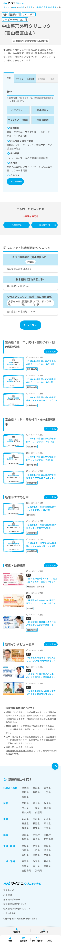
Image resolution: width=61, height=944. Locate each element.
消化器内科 (32, 369)
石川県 (47, 819)
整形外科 (31, 514)
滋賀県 (25, 834)
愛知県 (36, 828)
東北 (15, 787)
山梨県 (38, 812)
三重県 (47, 828)
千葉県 (36, 807)
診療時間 (30, 79)
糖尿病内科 (32, 387)
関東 (5, 803)
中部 (5, 819)
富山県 (36, 819)
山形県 (47, 792)
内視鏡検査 (32, 405)
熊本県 (25, 865)
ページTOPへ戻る (55, 766)
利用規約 (7, 894)
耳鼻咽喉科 (32, 630)
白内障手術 (32, 551)
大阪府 (47, 834)
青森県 (36, 787)
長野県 (36, 823)
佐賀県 (36, 861)
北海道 (6, 787)
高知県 (47, 854)
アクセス (19, 79)
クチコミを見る (15, 181)
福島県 (25, 796)
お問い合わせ (9, 913)
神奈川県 (26, 812)
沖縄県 (38, 870)
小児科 (30, 608)
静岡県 (25, 828)
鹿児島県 (26, 870)
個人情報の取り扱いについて (17, 908)
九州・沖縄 (9, 861)
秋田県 (36, 792)
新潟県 (25, 819)
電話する (18, 224)
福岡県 (25, 861)
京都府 (36, 834)
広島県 (25, 850)
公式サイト (46, 224)
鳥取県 (25, 845)
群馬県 (47, 803)
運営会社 (7, 890)
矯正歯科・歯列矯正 (36, 586)
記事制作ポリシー (11, 899)
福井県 (25, 823)
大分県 (36, 865)
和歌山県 (48, 839)
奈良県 (36, 839)
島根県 (36, 845)
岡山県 (47, 845)
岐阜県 (47, 823)
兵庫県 (25, 839)
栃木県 (36, 803)
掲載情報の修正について (14, 904)
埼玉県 (25, 807)
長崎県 (47, 861)
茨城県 (25, 803)
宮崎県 (47, 865)
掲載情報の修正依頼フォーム (19, 750)
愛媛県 (36, 854)
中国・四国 (9, 845)
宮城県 (25, 792)
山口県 (36, 850)
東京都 (47, 807)
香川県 (25, 854)
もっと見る (30, 325)
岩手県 (47, 787)
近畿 (5, 834)
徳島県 (47, 850)
